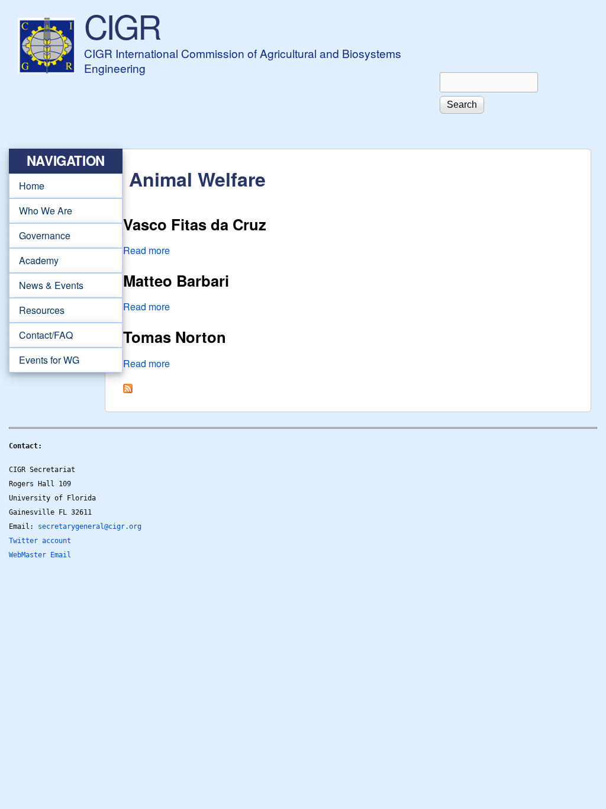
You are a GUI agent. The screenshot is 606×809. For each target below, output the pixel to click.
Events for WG (49, 360)
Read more (146, 250)
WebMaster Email (40, 555)
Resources (37, 310)
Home (31, 185)
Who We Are (40, 211)
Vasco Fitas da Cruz (194, 224)
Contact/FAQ (41, 335)
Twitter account (40, 541)
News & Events (46, 285)
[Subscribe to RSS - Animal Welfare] (128, 389)
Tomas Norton (174, 337)
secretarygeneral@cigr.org (89, 526)
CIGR (122, 25)
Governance (39, 236)
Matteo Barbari (176, 280)
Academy (34, 260)
